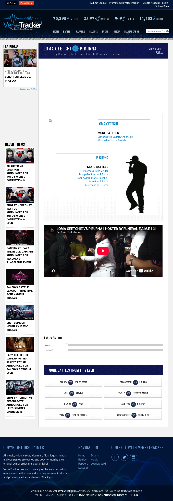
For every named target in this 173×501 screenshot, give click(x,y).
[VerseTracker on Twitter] (125, 460)
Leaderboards (131, 31)
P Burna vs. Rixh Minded (95, 171)
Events (106, 31)
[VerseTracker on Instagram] (134, 460)
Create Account (151, 3)
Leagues (93, 31)
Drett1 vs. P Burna (98, 181)
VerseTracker (62, 491)
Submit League (98, 3)
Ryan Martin (86, 495)
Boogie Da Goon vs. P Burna (93, 174)
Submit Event (162, 6)
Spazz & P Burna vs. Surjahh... (92, 178)
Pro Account (26, 3)
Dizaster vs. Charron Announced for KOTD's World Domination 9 (17, 173)
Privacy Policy (81, 491)
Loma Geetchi (108, 123)
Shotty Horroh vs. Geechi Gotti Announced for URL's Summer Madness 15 (19, 404)
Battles (67, 31)
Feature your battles (28, 89)
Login (165, 3)
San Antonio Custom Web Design (118, 495)
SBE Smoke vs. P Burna (96, 185)
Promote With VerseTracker (124, 3)
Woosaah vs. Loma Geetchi (112, 140)
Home (56, 31)
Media (117, 31)
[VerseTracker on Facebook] (115, 460)
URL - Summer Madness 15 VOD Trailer (17, 326)
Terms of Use (100, 491)
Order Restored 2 (105, 54)
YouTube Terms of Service (126, 491)
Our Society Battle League (71, 54)
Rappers (80, 31)
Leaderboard (98, 463)
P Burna (102, 157)
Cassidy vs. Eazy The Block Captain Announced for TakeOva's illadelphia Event (19, 255)
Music (94, 459)
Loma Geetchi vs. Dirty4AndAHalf (115, 136)
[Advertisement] (103, 87)
